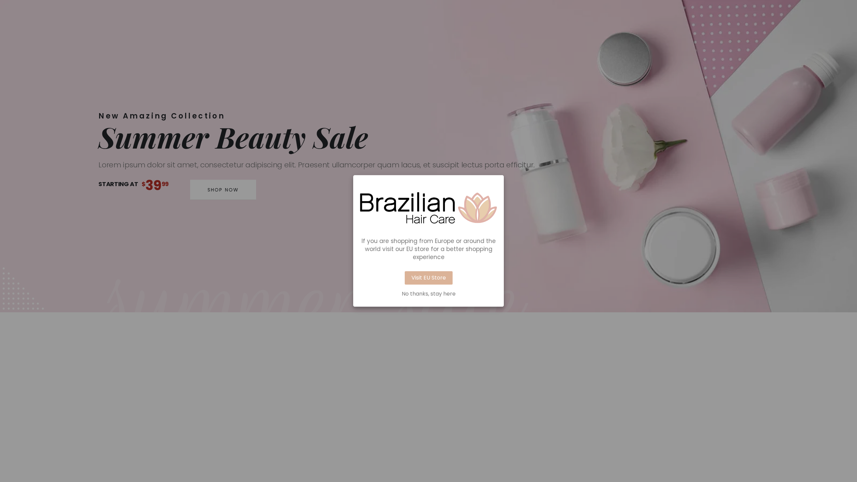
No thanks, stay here (429, 294)
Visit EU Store (428, 278)
